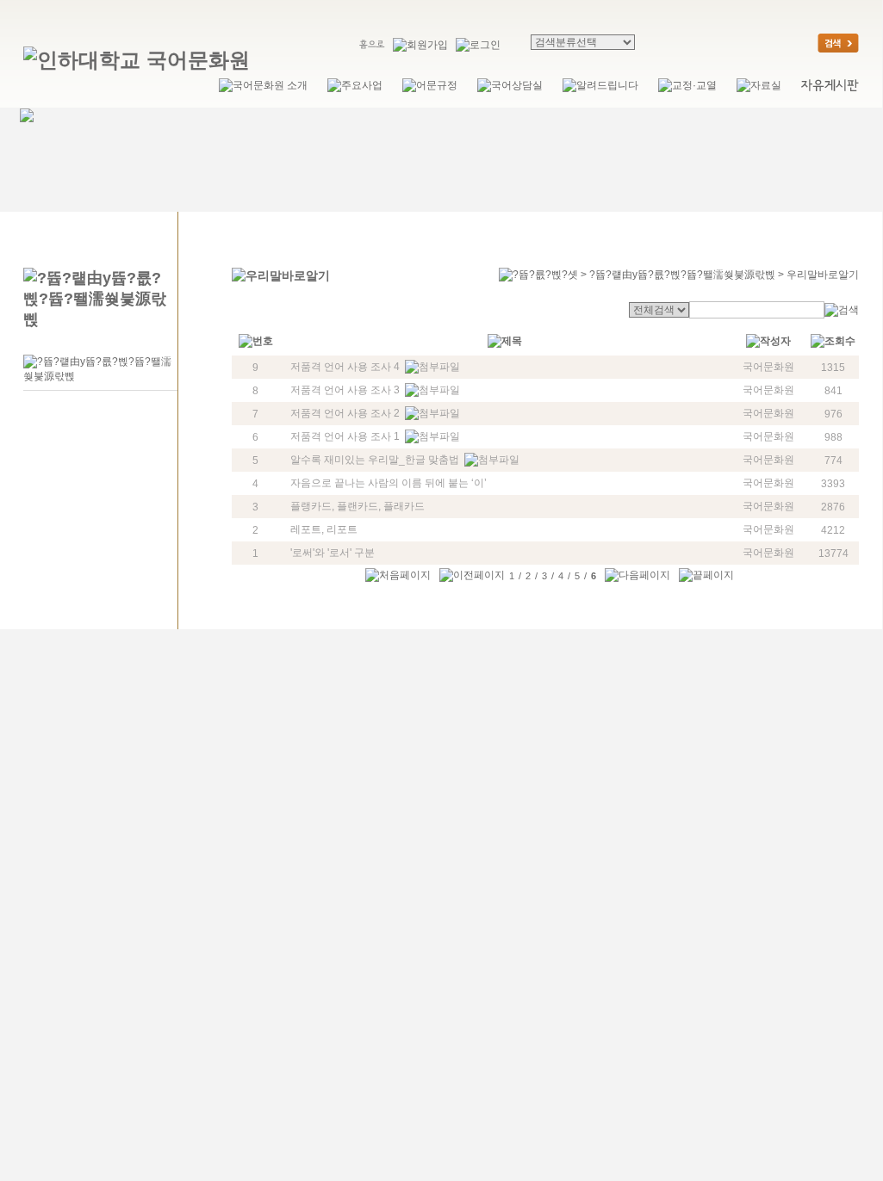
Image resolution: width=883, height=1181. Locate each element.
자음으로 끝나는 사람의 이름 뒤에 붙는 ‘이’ (388, 483)
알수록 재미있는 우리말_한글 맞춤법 (374, 460)
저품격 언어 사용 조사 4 (345, 367)
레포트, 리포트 (324, 529)
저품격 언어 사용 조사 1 (345, 436)
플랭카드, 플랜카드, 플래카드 (357, 506)
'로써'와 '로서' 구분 (332, 553)
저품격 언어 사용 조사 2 (345, 413)
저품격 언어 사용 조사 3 (345, 390)
